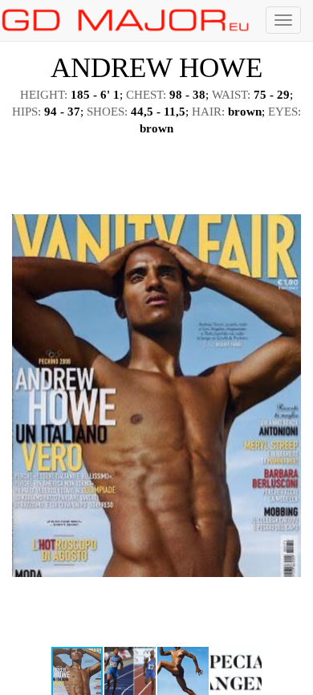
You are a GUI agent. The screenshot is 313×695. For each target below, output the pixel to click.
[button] (286, 160)
